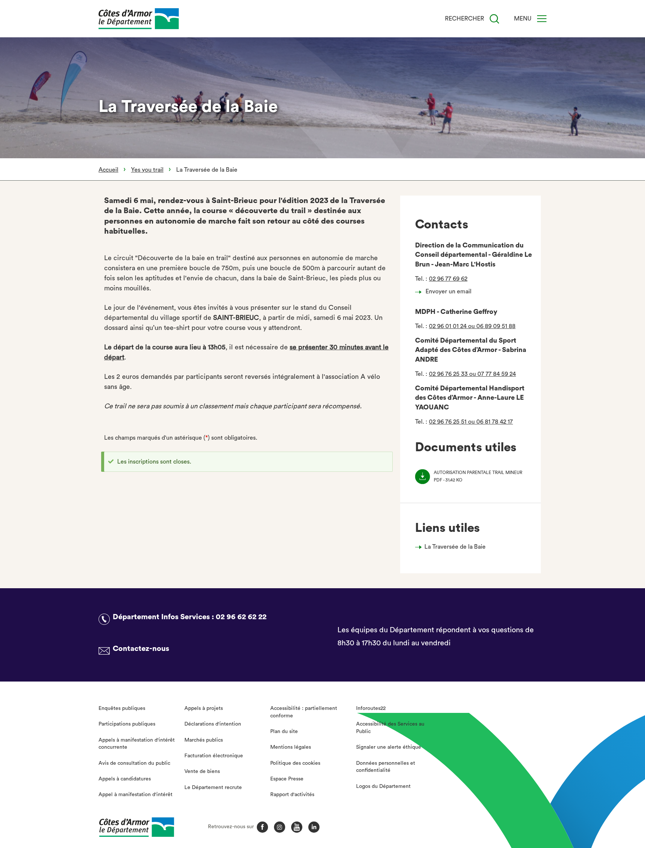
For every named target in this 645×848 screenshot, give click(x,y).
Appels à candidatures (125, 779)
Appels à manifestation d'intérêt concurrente (137, 744)
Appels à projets (203, 708)
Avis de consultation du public (134, 763)
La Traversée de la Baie (455, 547)
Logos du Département (383, 786)
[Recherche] (494, 19)
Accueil (108, 170)
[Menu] (541, 19)
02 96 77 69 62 (448, 279)
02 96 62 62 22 (241, 617)
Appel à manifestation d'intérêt (135, 794)
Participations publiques (127, 724)
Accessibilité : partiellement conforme (303, 712)
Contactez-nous (141, 648)
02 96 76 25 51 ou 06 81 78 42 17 (471, 422)
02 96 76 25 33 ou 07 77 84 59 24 (472, 374)
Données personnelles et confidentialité (385, 767)
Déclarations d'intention (212, 724)
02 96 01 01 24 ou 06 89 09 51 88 (472, 326)
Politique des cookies (295, 763)
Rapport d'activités (292, 794)
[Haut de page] (592, 801)
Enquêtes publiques (122, 708)
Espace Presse (286, 779)
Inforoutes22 (371, 708)
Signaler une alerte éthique (388, 747)
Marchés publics (203, 740)
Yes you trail (147, 170)
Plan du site (284, 731)
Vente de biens (202, 771)
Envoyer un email (448, 291)
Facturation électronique (213, 755)
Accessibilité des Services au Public (390, 727)
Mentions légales (290, 747)
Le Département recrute (213, 787)
